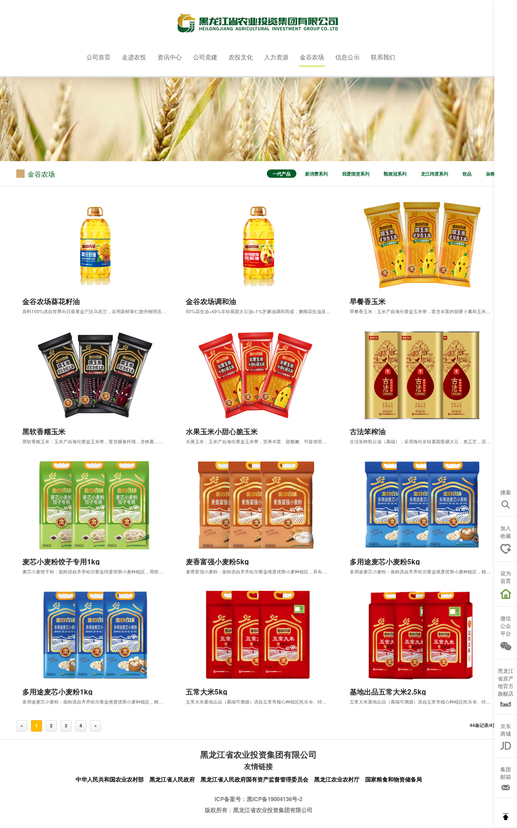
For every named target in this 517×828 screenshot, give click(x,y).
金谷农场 (312, 57)
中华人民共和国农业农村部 (110, 779)
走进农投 (134, 57)
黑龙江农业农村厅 (337, 779)
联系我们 (383, 57)
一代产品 (282, 173)
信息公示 (347, 57)
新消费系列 (316, 173)
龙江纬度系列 (434, 173)
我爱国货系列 (355, 173)
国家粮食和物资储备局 (393, 779)
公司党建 (205, 57)
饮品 (467, 173)
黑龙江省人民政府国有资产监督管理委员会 (254, 779)
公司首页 (98, 57)
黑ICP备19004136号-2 (274, 799)
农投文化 (241, 57)
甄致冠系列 (395, 173)
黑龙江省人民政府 (172, 779)
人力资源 (276, 57)
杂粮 (490, 173)
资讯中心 (169, 57)
